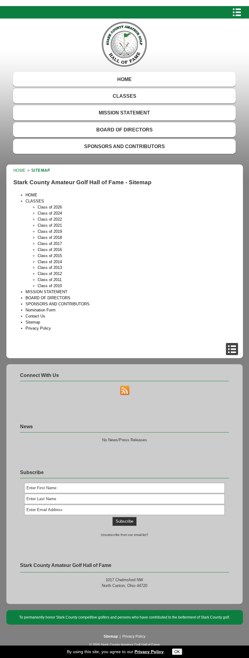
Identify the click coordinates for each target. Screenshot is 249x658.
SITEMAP (40, 170)
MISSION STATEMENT (124, 112)
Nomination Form (41, 310)
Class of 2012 (50, 273)
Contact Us (35, 316)
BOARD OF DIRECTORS (124, 129)
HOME (124, 79)
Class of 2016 (50, 249)
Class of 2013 (50, 267)
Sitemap (33, 322)
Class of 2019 (50, 231)
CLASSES (124, 96)
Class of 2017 (50, 243)
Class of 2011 (50, 279)
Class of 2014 (50, 261)
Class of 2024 (50, 213)
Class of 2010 (50, 285)
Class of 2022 (50, 219)
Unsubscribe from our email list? (124, 535)
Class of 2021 (50, 225)
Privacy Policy (38, 328)
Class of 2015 (50, 255)
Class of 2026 (50, 207)
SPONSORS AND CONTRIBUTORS (124, 146)
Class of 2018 (50, 237)
